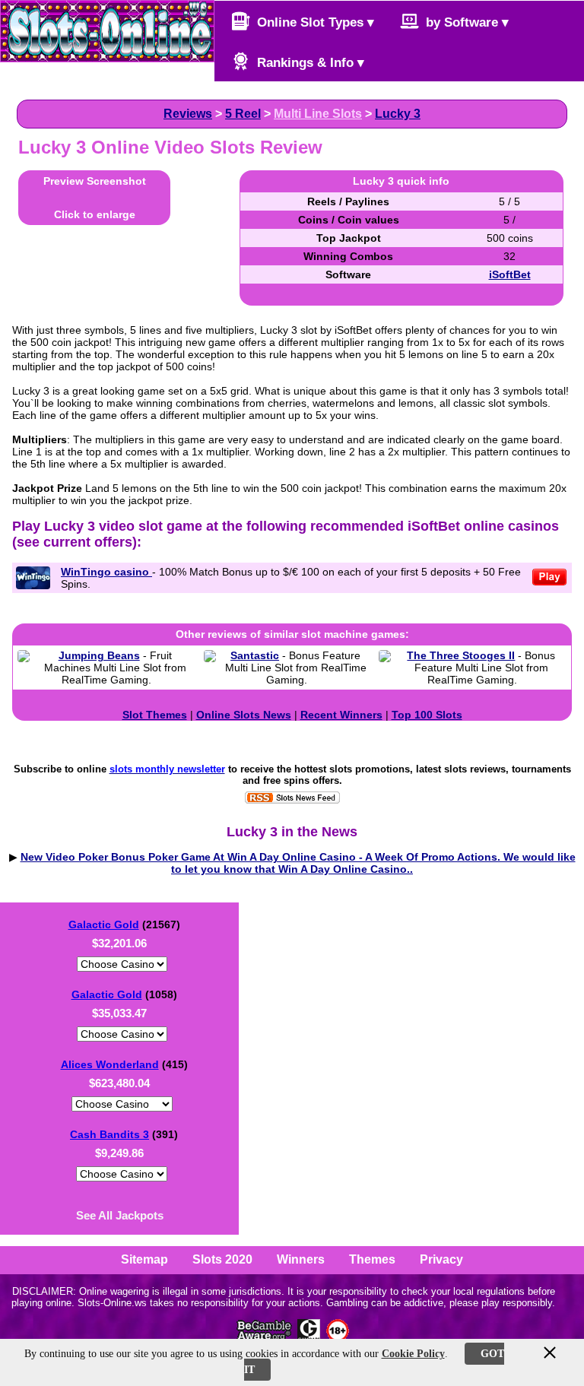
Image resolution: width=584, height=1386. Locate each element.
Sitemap (144, 1259)
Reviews (187, 113)
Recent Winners (341, 715)
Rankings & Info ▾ (308, 63)
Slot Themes (154, 715)
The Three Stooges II (461, 655)
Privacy (441, 1259)
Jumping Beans (99, 655)
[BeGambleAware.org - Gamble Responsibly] (265, 1337)
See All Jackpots (119, 1215)
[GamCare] (308, 1337)
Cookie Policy (413, 1353)
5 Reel (243, 113)
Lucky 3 (398, 113)
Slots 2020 (222, 1259)
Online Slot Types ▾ (313, 22)
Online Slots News (243, 715)
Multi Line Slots (318, 113)
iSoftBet (510, 274)
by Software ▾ (465, 22)
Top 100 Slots (427, 715)
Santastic (254, 655)
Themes (372, 1259)
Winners (301, 1259)
